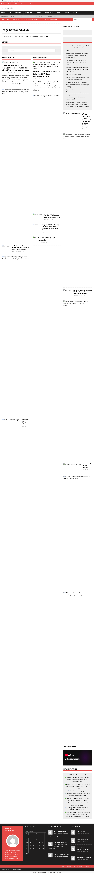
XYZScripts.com (57, 872)
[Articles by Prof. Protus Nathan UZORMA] (73, 850)
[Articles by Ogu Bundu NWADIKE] (73, 859)
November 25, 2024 (16, 251)
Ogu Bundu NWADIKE (84, 857)
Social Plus (49, 13)
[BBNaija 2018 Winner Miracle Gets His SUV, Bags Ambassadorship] (47, 65)
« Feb (26, 854)
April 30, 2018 (36, 79)
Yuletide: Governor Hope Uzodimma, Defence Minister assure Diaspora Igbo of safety (77, 85)
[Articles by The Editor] (73, 833)
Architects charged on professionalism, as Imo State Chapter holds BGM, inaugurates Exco (77, 55)
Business (38, 13)
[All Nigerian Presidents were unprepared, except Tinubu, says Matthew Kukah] (77, 809)
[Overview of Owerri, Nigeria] (11, 420)
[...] (20, 84)
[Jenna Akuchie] (50, 833)
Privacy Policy (29, 3)
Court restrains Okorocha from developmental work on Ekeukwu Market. (58, 835)
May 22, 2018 (42, 242)
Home (2, 3)
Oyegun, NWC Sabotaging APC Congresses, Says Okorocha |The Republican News (50, 227)
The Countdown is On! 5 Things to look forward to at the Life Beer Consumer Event (16, 67)
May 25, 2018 (47, 219)
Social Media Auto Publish (39, 872)
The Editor (81, 831)
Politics (74, 13)
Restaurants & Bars (50, 16)
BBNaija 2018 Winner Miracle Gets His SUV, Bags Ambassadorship (46, 74)
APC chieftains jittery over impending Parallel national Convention (47, 238)
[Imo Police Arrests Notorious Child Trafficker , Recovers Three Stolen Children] (6, 246)
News (9, 13)
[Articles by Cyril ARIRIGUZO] (73, 841)
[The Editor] (50, 856)
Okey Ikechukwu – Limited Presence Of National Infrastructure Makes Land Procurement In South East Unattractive (77, 104)
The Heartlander (17, 869)
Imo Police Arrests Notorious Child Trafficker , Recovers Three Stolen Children (21, 247)
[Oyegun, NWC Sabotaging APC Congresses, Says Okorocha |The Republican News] (36, 225)
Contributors (18, 3)
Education (28, 13)
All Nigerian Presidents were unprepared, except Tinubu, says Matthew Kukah (75, 97)
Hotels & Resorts (25, 16)
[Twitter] (88, 3)
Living (58, 13)
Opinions (18, 13)
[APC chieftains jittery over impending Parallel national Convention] (35, 238)
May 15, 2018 (45, 232)
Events (67, 13)
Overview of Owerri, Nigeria (26, 421)
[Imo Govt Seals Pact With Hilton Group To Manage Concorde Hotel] (76, 478)
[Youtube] (92, 3)
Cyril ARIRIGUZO (82, 839)
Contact (9, 3)
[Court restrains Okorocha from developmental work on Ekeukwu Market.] (46, 96)
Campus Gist (4, 16)
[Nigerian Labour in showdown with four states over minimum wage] (77, 804)
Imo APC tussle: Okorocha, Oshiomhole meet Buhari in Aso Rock (52, 215)
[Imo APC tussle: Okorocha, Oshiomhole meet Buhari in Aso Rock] (38, 214)
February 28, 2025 (7, 73)
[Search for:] (82, 19)
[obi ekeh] (50, 845)
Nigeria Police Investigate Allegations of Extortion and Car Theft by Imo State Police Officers (77, 69)
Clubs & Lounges (38, 16)
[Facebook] (85, 3)
